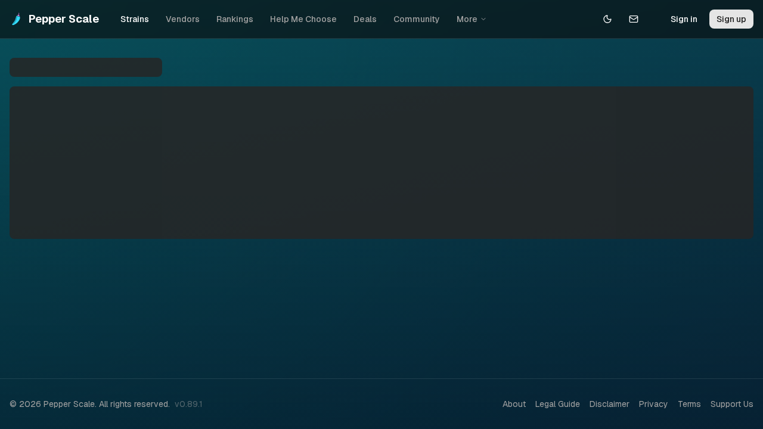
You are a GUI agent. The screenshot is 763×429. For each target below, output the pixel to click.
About (514, 404)
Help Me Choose (303, 19)
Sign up (731, 19)
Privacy (653, 404)
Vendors (183, 19)
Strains (134, 19)
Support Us (732, 404)
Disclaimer (609, 404)
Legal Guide (557, 404)
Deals (365, 19)
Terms (689, 404)
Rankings (234, 19)
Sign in (684, 19)
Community (416, 19)
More (467, 19)
